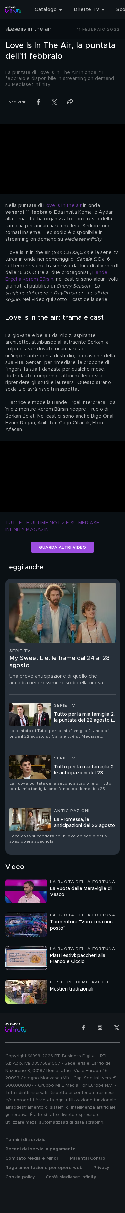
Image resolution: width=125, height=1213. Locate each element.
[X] (117, 1028)
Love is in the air (62, 205)
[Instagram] (100, 1028)
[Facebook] (83, 1028)
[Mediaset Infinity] (13, 9)
